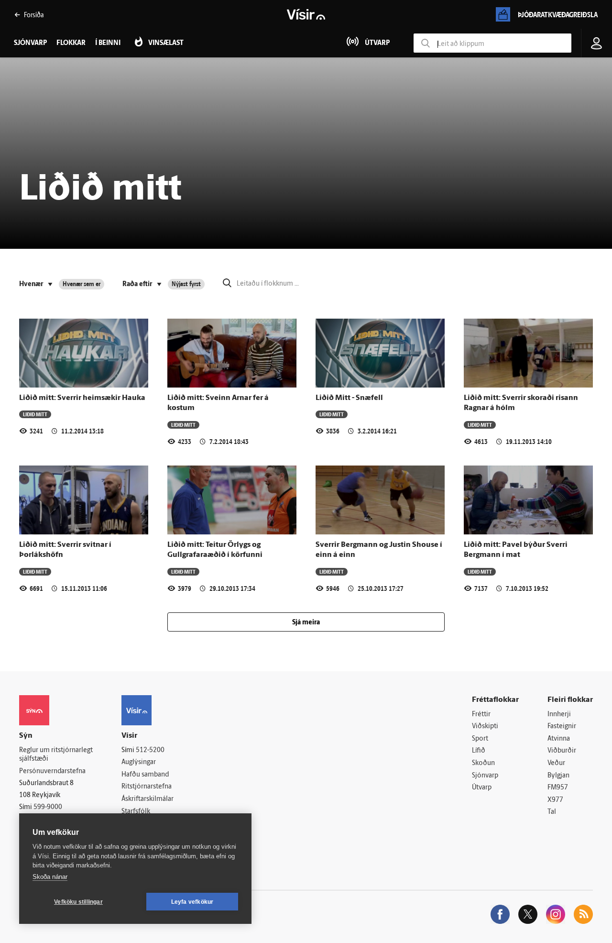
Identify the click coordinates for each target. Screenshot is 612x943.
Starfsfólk (135, 811)
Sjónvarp (485, 775)
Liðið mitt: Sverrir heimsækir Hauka (82, 398)
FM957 (557, 787)
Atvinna (558, 739)
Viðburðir (561, 750)
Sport (480, 739)
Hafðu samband (145, 774)
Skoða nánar (50, 876)
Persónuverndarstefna (52, 771)
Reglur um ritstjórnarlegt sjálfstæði (56, 755)
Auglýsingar (138, 762)
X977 (555, 800)
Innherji (559, 714)
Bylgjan (558, 775)
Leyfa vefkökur (192, 902)
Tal (551, 812)
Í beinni (107, 43)
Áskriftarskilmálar (147, 799)
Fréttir (481, 714)
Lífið (478, 750)
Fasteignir (561, 726)
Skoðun (483, 763)
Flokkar (71, 43)
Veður (556, 763)
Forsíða (34, 15)
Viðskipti (485, 726)
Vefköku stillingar (78, 902)
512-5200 (150, 750)
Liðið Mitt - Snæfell (349, 398)
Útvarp (482, 787)
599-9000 (47, 807)
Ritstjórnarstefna (146, 786)
